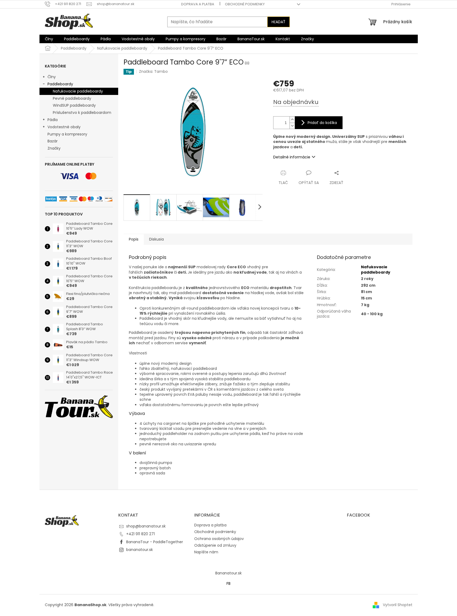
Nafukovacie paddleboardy (78, 91)
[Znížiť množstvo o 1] (292, 126)
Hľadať (278, 22)
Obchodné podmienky (245, 4)
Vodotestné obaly (64, 127)
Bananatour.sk (228, 573)
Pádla (52, 119)
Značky (54, 148)
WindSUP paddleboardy (74, 105)
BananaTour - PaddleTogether (154, 542)
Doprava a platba (197, 4)
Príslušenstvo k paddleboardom (82, 112)
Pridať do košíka (322, 122)
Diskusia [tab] (156, 239)
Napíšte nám (206, 552)
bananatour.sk (139, 549)
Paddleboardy (60, 84)
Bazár (52, 141)
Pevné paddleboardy (72, 98)
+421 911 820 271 (140, 534)
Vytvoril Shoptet (397, 604)
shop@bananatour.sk (146, 526)
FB (228, 583)
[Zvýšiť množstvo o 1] (292, 120)
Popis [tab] (133, 239)
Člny (51, 76)
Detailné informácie (291, 157)
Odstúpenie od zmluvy (215, 545)
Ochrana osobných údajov (219, 538)
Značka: (153, 71)
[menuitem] (48, 39)
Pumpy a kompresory (67, 134)
